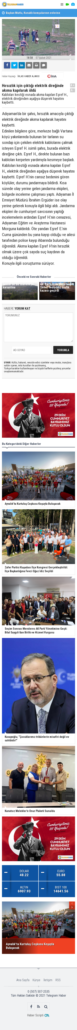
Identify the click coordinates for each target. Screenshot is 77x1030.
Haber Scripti (35, 1015)
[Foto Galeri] (73, 4)
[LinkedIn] (22, 65)
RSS (58, 980)
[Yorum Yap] (43, 65)
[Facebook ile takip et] (31, 1006)
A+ (72, 85)
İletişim (47, 980)
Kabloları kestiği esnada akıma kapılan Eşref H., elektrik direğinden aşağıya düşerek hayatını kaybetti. (35, 98)
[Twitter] (14, 65)
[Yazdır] (36, 65)
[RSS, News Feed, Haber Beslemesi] (38, 1006)
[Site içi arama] (46, 1006)
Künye (36, 980)
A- (72, 90)
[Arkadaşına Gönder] (29, 65)
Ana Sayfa (22, 980)
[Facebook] (7, 65)
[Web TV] (67, 4)
